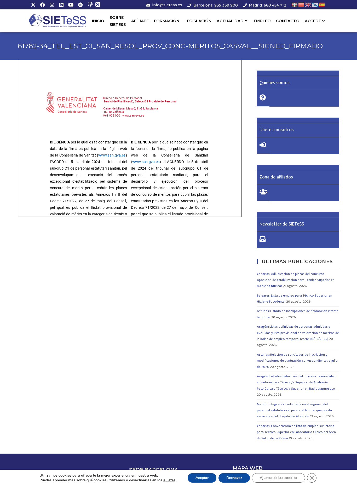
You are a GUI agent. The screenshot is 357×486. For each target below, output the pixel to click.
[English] (308, 4)
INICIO (98, 20)
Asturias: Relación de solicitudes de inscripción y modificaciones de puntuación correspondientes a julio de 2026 (297, 361)
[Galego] (315, 4)
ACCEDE (313, 20)
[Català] (301, 4)
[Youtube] (71, 4)
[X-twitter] (33, 4)
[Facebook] (42, 4)
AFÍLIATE (140, 20)
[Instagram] (52, 4)
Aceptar (202, 477)
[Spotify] (80, 4)
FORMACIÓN (166, 20)
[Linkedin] (61, 4)
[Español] (322, 4)
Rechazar (234, 477)
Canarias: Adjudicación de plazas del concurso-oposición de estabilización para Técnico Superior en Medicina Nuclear (296, 280)
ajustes (169, 480)
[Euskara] (294, 4)
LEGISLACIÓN (198, 20)
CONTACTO (288, 20)
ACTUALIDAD (230, 20)
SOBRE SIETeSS (118, 21)
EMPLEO (262, 20)
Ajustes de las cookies (278, 477)
